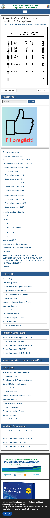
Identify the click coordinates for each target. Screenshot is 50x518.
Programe (6, 252)
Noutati (5, 216)
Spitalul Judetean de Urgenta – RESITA (17, 338)
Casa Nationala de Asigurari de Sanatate (18, 287)
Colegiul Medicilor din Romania (14, 291)
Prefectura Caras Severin (12, 310)
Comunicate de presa (24, 25)
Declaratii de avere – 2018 (14, 175)
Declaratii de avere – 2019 (14, 171)
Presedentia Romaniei (11, 314)
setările (35, 509)
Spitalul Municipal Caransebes (14, 341)
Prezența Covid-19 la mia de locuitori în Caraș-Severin (20, 20)
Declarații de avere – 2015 (14, 187)
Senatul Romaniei (9, 322)
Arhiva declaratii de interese (13, 196)
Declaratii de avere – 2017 (14, 179)
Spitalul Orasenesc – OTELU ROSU (16, 353)
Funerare (6, 236)
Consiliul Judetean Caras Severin (15, 294)
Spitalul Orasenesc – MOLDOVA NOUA (17, 345)
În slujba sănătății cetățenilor (13, 212)
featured (43, 25)
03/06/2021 (9, 25)
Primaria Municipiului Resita (13, 318)
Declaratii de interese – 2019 (15, 199)
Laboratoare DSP (9, 240)
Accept (7, 514)
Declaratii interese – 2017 (14, 207)
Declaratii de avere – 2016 (14, 183)
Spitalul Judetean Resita (12, 325)
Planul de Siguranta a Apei (13, 156)
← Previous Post (8, 91)
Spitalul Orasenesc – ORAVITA (14, 349)
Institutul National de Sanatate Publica (17, 302)
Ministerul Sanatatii (10, 306)
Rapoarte (6, 267)
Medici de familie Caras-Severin (15, 244)
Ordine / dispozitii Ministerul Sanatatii (17, 248)
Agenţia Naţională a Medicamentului (16, 279)
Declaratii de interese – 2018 (15, 203)
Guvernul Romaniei (10, 298)
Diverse (36, 25)
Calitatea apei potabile (13, 227)
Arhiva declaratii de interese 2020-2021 (17, 164)
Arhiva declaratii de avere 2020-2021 (16, 160)
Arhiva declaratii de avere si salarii (15, 168)
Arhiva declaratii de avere (14, 191)
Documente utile (9, 232)
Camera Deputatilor (10, 283)
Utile (6, 223)
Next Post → (43, 91)
